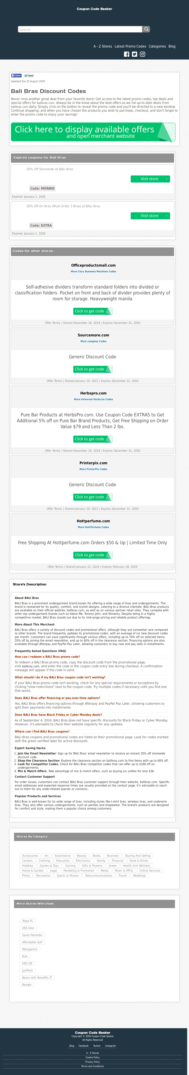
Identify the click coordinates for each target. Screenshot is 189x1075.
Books (97, 855)
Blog (172, 46)
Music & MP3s (124, 870)
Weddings (139, 875)
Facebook (84, 1045)
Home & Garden (33, 870)
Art (46, 855)
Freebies (27, 865)
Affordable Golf (32, 942)
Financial (117, 860)
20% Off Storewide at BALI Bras (49, 169)
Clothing (44, 860)
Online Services (150, 870)
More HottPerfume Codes (93, 527)
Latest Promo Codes (130, 46)
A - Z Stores (103, 46)
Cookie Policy (93, 1057)
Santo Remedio (32, 935)
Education (63, 860)
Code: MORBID (42, 188)
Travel (123, 875)
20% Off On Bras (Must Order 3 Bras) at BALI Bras (63, 206)
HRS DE (27, 963)
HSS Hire (28, 928)
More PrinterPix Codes (93, 469)
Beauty (81, 855)
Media (105, 870)
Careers (27, 860)
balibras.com (75, 610)
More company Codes (93, 341)
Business (113, 855)
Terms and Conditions (92, 1066)
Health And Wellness (137, 865)
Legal (53, 870)
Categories (157, 46)
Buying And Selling (137, 855)
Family (101, 860)
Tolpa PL (27, 921)
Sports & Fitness (68, 875)
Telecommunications (98, 875)
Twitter (97, 1045)
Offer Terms (52, 323)
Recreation (43, 875)
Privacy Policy (92, 1061)
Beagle (26, 984)
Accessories (30, 855)
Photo (26, 875)
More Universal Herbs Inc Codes (93, 399)
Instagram (110, 1045)
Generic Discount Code (92, 356)
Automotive (63, 855)
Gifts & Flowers (92, 865)
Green (113, 865)
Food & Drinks (139, 860)
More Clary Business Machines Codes (93, 271)
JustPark (27, 970)
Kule (25, 956)
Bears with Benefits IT (37, 977)
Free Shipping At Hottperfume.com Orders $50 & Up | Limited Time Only (92, 542)
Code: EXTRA (41, 225)
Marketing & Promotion (78, 870)
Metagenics (29, 949)
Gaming (70, 865)
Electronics (83, 860)
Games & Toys (49, 865)
